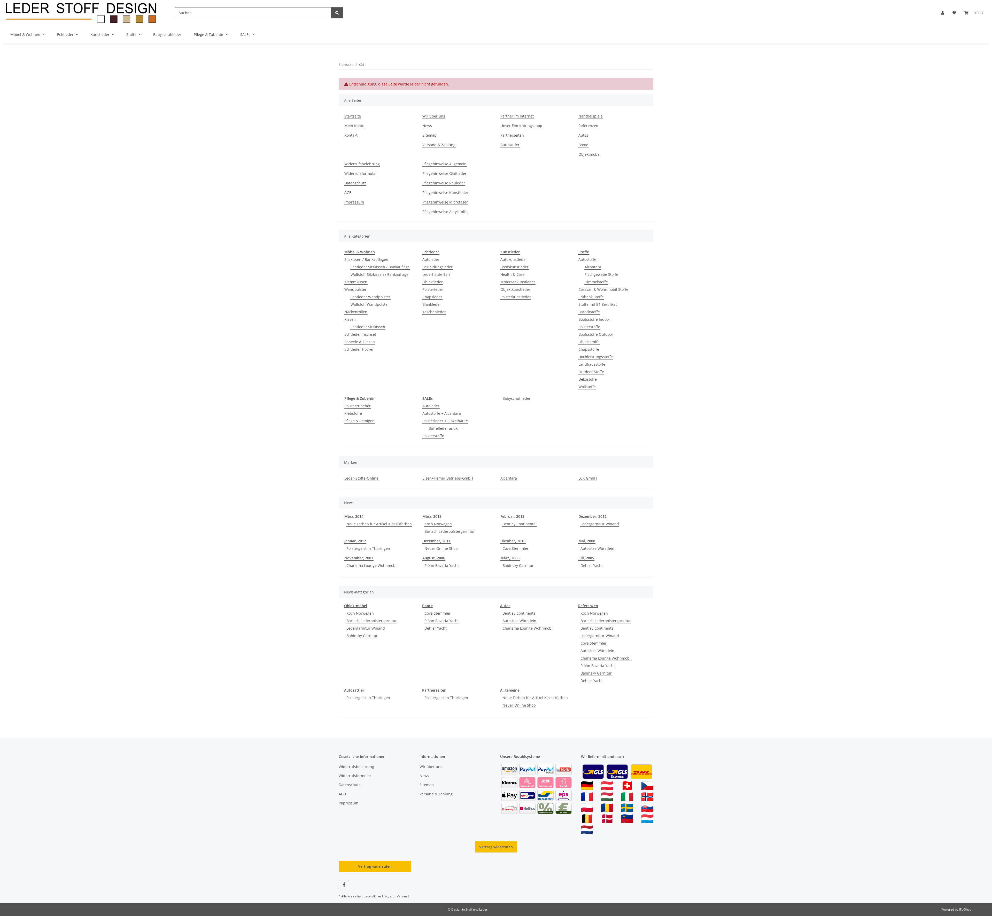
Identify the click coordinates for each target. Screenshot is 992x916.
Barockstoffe (589, 311)
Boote (583, 144)
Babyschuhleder (516, 398)
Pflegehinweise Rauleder (443, 183)
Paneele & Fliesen (359, 341)
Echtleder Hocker (359, 349)
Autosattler (510, 144)
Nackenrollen (355, 311)
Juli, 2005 (586, 557)
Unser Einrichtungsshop (521, 125)
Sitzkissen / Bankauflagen (366, 259)
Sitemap (429, 135)
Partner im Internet (517, 116)
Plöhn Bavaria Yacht (441, 565)
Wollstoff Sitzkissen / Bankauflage (379, 274)
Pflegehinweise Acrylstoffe (445, 211)
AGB (348, 192)
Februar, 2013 (512, 516)
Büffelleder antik (443, 428)
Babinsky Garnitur (518, 565)
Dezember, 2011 (436, 540)
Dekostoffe (587, 379)
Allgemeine (510, 690)
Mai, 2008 (586, 540)
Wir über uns (433, 116)
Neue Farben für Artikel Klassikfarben (379, 523)
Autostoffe (587, 259)
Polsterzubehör (357, 405)
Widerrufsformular (360, 173)
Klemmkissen (355, 281)
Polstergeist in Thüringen (368, 548)
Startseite (352, 116)
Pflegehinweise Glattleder (444, 173)
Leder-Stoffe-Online (361, 478)
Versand (403, 896)
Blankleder (431, 304)
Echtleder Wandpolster (370, 296)
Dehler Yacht (591, 565)
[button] (942, 13)
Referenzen (588, 125)
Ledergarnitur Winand (599, 523)
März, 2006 (510, 557)
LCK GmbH (587, 478)
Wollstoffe (587, 386)
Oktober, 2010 (512, 540)
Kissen (350, 319)
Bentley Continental (519, 523)
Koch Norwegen (438, 523)
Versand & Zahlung (438, 144)
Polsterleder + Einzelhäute (445, 420)
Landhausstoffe (591, 364)
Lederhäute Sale (436, 274)
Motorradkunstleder (517, 281)
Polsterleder (432, 289)
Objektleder (432, 281)
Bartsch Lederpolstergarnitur (449, 531)
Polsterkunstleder (515, 296)
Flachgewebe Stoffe (601, 274)
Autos (583, 135)
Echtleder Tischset (360, 334)
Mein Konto (354, 125)
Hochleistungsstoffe (595, 356)
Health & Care (512, 274)
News (427, 125)
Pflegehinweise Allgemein (444, 163)
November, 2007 (358, 557)
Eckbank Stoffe (591, 296)
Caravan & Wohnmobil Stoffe (603, 289)
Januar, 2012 (355, 540)
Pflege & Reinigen (359, 420)
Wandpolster (355, 289)
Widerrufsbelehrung (362, 163)
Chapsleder (432, 296)
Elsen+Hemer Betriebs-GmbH (447, 478)
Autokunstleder (513, 259)
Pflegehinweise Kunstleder (445, 192)
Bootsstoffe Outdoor (595, 334)
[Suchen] (337, 12)
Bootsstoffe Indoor (594, 319)
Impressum (354, 202)
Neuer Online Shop (441, 548)
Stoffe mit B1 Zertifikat (597, 304)
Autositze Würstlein (597, 548)
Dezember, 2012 (592, 516)
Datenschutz (355, 183)
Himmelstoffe (596, 281)
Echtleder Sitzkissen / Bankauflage (380, 266)
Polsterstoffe (589, 326)
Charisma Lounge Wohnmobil (372, 565)
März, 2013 (431, 516)
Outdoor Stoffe (591, 371)
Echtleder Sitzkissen (368, 326)
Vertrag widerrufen (496, 846)
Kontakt (351, 135)
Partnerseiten (512, 135)
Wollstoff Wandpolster (370, 304)
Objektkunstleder (515, 289)
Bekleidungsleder (437, 266)
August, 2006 (433, 557)
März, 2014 (353, 516)
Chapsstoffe (588, 349)
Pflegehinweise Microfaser (445, 202)
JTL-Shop (965, 909)
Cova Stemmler (515, 548)
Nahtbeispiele (590, 116)
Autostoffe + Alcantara (441, 413)
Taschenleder (434, 311)
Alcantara (593, 266)
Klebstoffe (353, 413)
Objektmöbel (589, 154)
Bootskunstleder (514, 266)
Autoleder (430, 259)
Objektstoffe (589, 341)
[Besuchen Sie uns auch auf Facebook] (344, 884)
